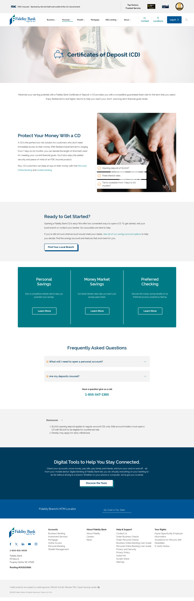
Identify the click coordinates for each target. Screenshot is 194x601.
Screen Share (122, 559)
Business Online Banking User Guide (133, 543)
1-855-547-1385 (97, 394)
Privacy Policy (123, 552)
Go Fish (49, 592)
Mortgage (53, 540)
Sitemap (120, 562)
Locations (158, 21)
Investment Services (58, 536)
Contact (145, 21)
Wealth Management (58, 549)
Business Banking (56, 533)
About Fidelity (93, 533)
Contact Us (121, 533)
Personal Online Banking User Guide (133, 546)
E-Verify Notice (162, 546)
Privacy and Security (126, 549)
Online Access (55, 543)
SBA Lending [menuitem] (110, 20)
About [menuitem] (126, 20)
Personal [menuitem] (66, 20)
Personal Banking (56, 546)
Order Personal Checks (127, 540)
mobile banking (44, 170)
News (89, 540)
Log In (173, 19)
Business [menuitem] (51, 20)
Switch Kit (121, 555)
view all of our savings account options (122, 234)
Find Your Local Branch (61, 247)
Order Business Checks (127, 536)
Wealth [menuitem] (80, 20)
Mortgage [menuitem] (95, 20)
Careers (90, 536)
